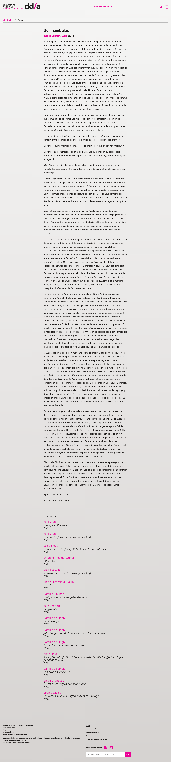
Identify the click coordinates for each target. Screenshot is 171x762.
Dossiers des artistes (104, 7)
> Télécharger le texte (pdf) (57, 500)
